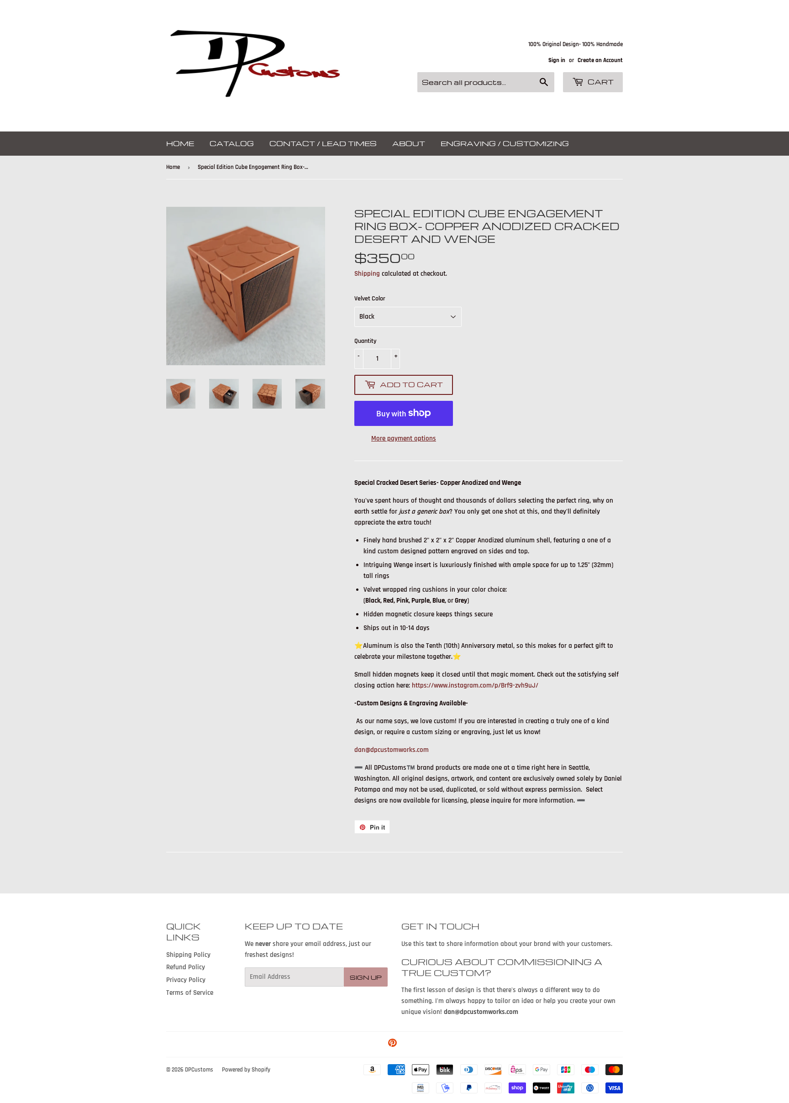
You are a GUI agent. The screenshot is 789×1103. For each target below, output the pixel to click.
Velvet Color (369, 298)
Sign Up (366, 977)
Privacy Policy (185, 980)
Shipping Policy (188, 955)
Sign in (556, 60)
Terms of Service (189, 992)
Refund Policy (185, 967)
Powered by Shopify (246, 1069)
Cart (600, 81)
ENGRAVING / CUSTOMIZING (505, 143)
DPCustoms (199, 1069)
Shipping (367, 273)
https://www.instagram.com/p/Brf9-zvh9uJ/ (475, 685)
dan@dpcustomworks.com (391, 750)
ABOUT (408, 143)
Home (180, 143)
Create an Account (600, 60)
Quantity (365, 341)
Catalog (232, 143)
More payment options (403, 438)
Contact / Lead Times (323, 143)
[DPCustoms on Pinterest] (392, 1044)
